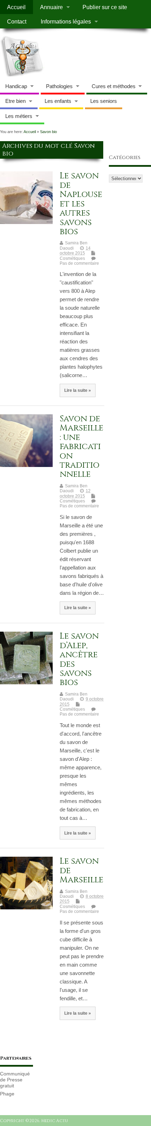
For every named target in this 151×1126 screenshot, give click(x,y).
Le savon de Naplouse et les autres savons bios (81, 203)
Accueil (16, 7)
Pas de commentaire (79, 263)
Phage (7, 1094)
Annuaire (51, 7)
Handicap (16, 86)
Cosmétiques (72, 258)
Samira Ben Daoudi (73, 245)
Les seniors (103, 101)
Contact (16, 21)
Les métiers (18, 116)
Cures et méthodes (114, 86)
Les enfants (58, 101)
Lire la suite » (77, 390)
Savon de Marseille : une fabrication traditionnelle (81, 446)
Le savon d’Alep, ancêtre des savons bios (79, 659)
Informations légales (66, 21)
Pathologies (59, 86)
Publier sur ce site (105, 7)
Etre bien (15, 101)
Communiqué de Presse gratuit (15, 1079)
